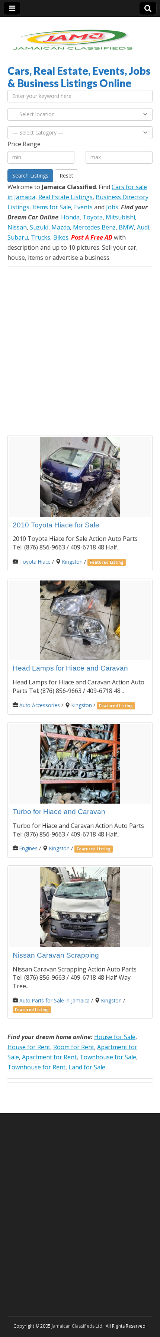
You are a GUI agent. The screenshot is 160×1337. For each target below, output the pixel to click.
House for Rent (28, 1047)
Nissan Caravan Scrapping (56, 955)
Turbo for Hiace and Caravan (59, 812)
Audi (143, 227)
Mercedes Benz (94, 227)
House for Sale (114, 1037)
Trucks (40, 237)
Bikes (60, 237)
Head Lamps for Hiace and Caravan (70, 668)
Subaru (17, 237)
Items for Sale (51, 207)
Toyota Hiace (35, 561)
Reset (66, 175)
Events (83, 207)
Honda (70, 217)
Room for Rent (73, 1047)
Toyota (93, 217)
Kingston (72, 561)
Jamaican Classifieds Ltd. (77, 1326)
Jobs (112, 207)
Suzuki (39, 227)
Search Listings (30, 175)
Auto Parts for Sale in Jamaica (54, 1000)
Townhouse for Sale (108, 1057)
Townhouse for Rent (36, 1067)
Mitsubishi (120, 217)
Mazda (60, 227)
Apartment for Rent (49, 1057)
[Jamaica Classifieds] (72, 35)
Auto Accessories (39, 705)
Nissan (17, 227)
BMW (126, 227)
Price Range (24, 144)
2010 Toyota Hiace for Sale (56, 525)
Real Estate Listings (65, 197)
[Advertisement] (80, 351)
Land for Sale (86, 1067)
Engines (28, 848)
